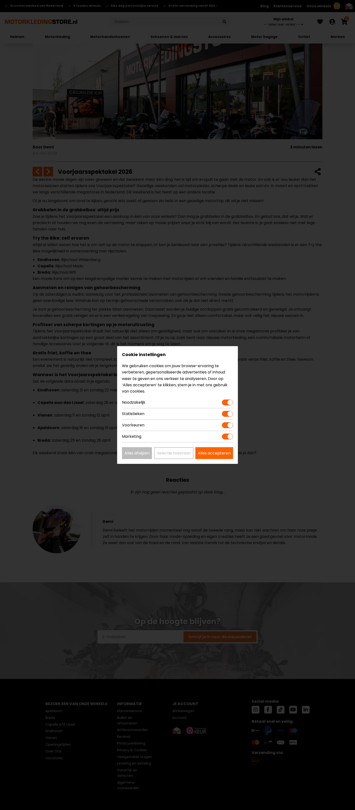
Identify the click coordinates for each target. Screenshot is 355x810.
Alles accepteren (214, 453)
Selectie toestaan (174, 453)
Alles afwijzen (136, 453)
